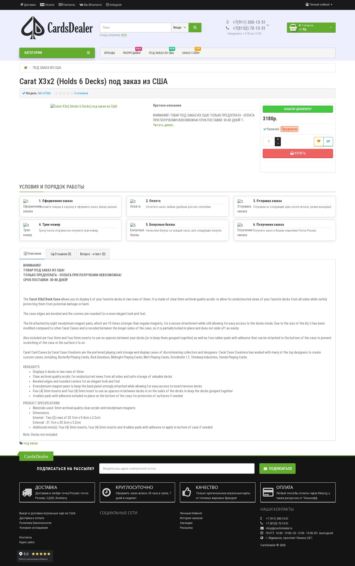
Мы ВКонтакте (92, 5)
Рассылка (186, 528)
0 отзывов (81, 93)
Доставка (29, 5)
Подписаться (280, 469)
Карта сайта (27, 542)
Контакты (69, 5)
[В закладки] (319, 141)
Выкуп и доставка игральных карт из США (47, 513)
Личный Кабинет (191, 513)
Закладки (186, 523)
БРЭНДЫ (109, 53)
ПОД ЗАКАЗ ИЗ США (161, 52)
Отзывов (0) (63, 254)
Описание (34, 253)
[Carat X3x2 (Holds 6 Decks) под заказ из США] (84, 106)
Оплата (49, 5)
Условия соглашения (33, 528)
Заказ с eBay (191, 52)
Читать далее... (164, 125)
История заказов (191, 518)
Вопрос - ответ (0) (93, 254)
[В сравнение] (328, 141)
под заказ (31, 443)
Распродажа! (132, 52)
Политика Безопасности (35, 523)
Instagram (115, 5)
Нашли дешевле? (298, 109)
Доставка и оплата (31, 518)
